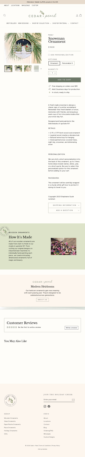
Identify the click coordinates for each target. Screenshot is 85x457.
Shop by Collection (41, 23)
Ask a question (64, 210)
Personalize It (67, 63)
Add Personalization (62, 55)
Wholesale (47, 434)
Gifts (5, 434)
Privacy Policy (56, 445)
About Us (42, 299)
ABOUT (6, 5)
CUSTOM (35, 5)
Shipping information (64, 205)
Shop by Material (60, 23)
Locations (47, 421)
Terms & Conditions (45, 445)
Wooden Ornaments (11, 418)
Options (52, 59)
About (46, 418)
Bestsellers (12, 23)
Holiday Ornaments (10, 430)
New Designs (23, 23)
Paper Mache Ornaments (12, 424)
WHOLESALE (26, 5)
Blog (45, 427)
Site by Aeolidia (42, 449)
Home (50, 35)
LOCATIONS (15, 5)
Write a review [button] (71, 328)
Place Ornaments (10, 427)
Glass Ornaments (10, 421)
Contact (74, 23)
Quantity (53, 69)
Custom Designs (49, 437)
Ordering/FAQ (48, 430)
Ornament (54, 63)
